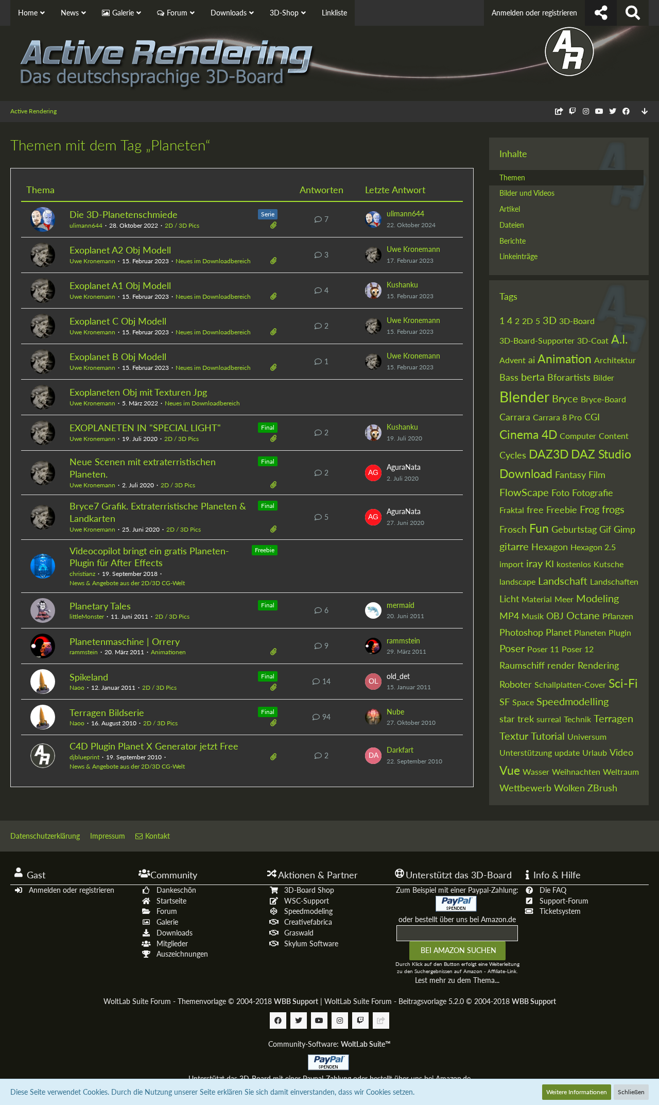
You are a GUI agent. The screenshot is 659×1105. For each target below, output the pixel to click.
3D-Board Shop (309, 890)
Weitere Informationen (576, 1092)
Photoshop (521, 632)
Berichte (512, 240)
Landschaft (562, 580)
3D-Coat (593, 340)
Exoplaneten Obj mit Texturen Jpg (138, 392)
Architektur (615, 360)
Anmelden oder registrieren (534, 12)
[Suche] (633, 13)
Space (523, 702)
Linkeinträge (518, 256)
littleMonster (87, 616)
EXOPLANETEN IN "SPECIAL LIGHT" (145, 427)
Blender (524, 396)
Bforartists (569, 377)
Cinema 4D (528, 434)
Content (614, 435)
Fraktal (511, 510)
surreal (548, 719)
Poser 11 (543, 649)
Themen (512, 177)
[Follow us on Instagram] (586, 111)
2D (527, 321)
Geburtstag (574, 529)
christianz (82, 573)
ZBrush (602, 787)
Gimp (624, 529)
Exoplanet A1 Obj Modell (120, 285)
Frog (589, 509)
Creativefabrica (308, 921)
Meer (564, 599)
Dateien (511, 224)
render (561, 665)
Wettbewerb (525, 787)
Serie (267, 214)
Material (537, 599)
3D (550, 320)
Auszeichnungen (182, 953)
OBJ (555, 615)
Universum (586, 736)
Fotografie (592, 492)
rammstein (84, 652)
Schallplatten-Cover (570, 684)
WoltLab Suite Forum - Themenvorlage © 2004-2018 (210, 1001)
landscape (517, 581)
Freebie (264, 550)
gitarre (514, 546)
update (567, 752)
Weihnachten (576, 771)
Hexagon (549, 546)
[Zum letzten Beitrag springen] (373, 219)
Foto (560, 492)
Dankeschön (176, 890)
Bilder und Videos (526, 193)
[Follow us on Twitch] (572, 111)
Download (525, 473)
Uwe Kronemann (92, 261)
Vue (509, 770)
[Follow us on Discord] (559, 111)
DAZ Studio (601, 454)
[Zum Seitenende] (644, 111)
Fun (539, 528)
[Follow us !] (601, 13)
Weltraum (621, 771)
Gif (605, 529)
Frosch (513, 529)
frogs (613, 509)
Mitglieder (172, 943)
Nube (395, 711)
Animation (564, 358)
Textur (513, 735)
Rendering (598, 665)
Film (596, 474)
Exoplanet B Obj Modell (118, 356)
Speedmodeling (308, 911)
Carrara (514, 416)
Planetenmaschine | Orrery (125, 641)
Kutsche (608, 564)
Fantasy (570, 474)
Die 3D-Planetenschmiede (124, 214)
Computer (578, 435)
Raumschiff (522, 665)
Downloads (175, 932)
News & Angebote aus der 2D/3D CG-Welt (127, 583)
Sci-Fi (623, 683)
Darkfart (400, 749)
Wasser (536, 771)
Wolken (569, 787)
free (535, 509)
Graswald (299, 932)
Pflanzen (617, 616)
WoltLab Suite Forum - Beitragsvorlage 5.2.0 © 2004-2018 (440, 1001)
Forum (167, 911)
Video (621, 752)
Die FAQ (553, 890)
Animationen (168, 652)
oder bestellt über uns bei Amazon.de (457, 919)
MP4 (509, 615)
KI (549, 563)
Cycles (512, 455)
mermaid (400, 605)
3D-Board (577, 321)
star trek (516, 718)
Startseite (171, 900)
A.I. (619, 339)
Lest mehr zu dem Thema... (457, 980)
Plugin (620, 632)
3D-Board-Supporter (537, 340)
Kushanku (402, 284)
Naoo (77, 687)
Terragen (613, 718)
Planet (558, 632)
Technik (577, 719)
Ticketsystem (560, 911)
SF (504, 701)
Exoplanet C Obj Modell (118, 321)
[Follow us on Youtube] (599, 111)
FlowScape (524, 492)
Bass (508, 377)
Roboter (515, 684)
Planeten (590, 632)
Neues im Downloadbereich (213, 261)
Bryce (565, 398)
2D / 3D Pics (182, 225)
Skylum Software (311, 943)
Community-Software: (329, 1044)
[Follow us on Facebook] (626, 111)
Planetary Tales (100, 605)
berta (533, 376)
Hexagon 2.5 (593, 547)
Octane (583, 615)
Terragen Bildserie (107, 712)
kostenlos (574, 564)
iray (534, 563)
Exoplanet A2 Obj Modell (120, 250)
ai (531, 359)
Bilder (603, 377)
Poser (512, 648)
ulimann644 (86, 225)
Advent (512, 360)
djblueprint (84, 757)
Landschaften (614, 581)
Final (267, 427)
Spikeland (89, 677)
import (511, 564)
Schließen (631, 1092)
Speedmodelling (572, 701)
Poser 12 (578, 649)
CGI (592, 416)
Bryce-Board (603, 399)
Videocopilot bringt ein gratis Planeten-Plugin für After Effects (149, 557)
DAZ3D (548, 454)
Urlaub (594, 752)
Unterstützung (525, 752)
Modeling (597, 598)
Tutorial (548, 735)
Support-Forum (564, 900)
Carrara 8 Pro (557, 417)
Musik (533, 616)
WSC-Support (306, 900)
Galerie (167, 921)
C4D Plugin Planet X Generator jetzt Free (154, 746)
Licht (509, 598)
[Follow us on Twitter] (613, 111)
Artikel (509, 209)
